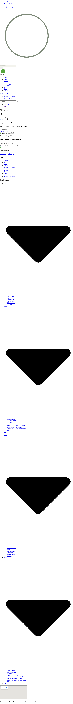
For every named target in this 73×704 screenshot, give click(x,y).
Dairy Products (11, 296)
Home (5, 77)
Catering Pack (11, 419)
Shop (5, 87)
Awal (8, 82)
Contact (6, 90)
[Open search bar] (1, 64)
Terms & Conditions (9, 167)
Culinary (9, 304)
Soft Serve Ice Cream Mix (14, 427)
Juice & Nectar (11, 303)
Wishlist (6, 160)
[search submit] (17, 101)
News (5, 89)
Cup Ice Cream (11, 420)
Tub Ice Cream (11, 430)
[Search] (1, 68)
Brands (6, 81)
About (5, 79)
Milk (8, 298)
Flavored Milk (11, 299)
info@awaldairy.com (10, 7)
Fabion (9, 84)
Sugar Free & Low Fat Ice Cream (16, 428)
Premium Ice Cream (12, 424)
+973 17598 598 (8, 4)
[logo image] (4, 93)
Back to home (4, 131)
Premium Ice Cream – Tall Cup (16, 425)
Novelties (9, 422)
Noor (8, 85)
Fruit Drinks (10, 301)
